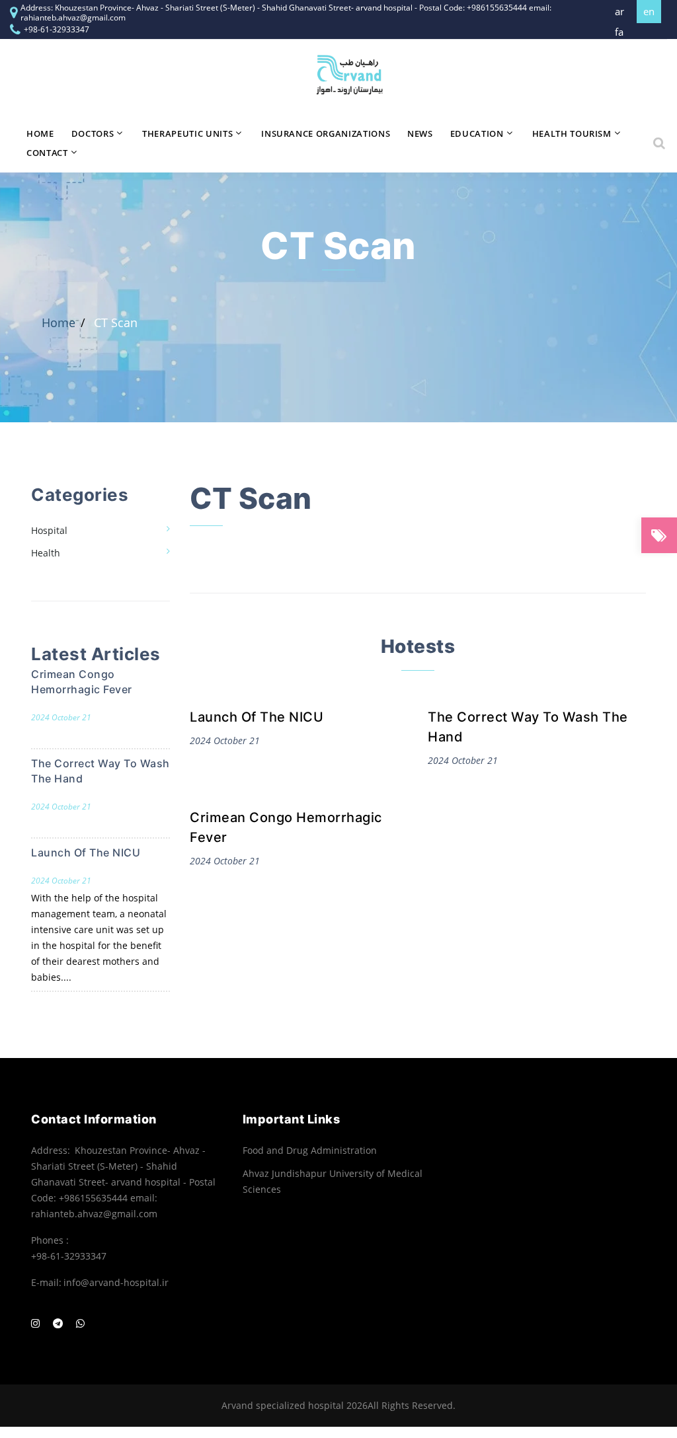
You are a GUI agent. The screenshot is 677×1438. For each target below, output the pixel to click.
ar (619, 12)
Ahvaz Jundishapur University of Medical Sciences (332, 1181)
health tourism (572, 133)
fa (619, 32)
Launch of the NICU (256, 717)
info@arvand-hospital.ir (116, 1282)
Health (45, 553)
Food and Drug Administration (310, 1150)
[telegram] (58, 1323)
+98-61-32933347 (56, 29)
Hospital (49, 530)
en (649, 11)
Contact (47, 153)
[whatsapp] (80, 1323)
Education (477, 133)
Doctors (92, 133)
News (420, 133)
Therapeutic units (187, 133)
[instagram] (35, 1323)
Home (40, 133)
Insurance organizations (325, 133)
